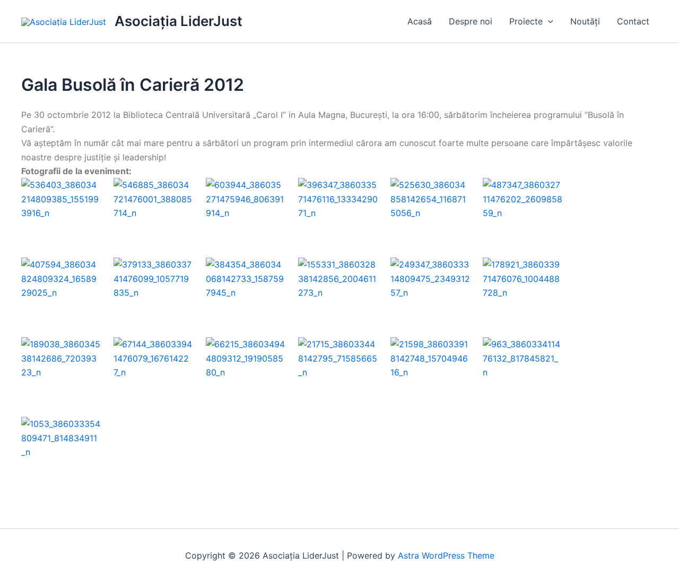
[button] (548, 21)
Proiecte (526, 21)
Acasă (419, 21)
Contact (633, 21)
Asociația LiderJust (178, 21)
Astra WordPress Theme (446, 555)
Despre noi (470, 21)
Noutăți (585, 21)
